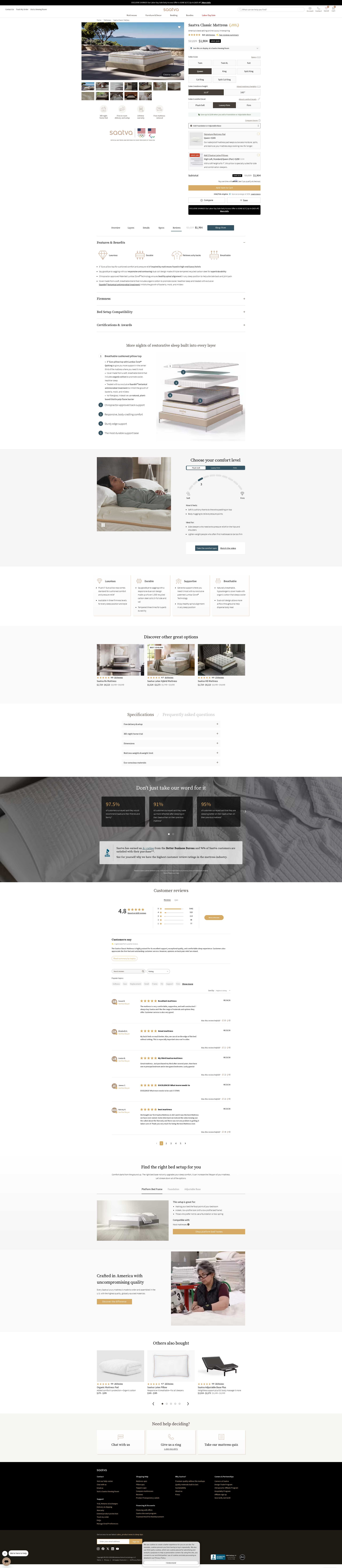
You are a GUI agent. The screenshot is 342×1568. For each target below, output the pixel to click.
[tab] (126, 376)
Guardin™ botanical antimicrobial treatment (119, 284)
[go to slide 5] (145, 86)
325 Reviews (169, 1384)
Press (177, 1494)
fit (162, 984)
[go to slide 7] (174, 86)
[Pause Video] (103, 525)
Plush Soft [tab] (196, 468)
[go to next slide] (243, 811)
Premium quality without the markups (190, 1481)
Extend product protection (107, 1513)
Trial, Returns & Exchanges (107, 1503)
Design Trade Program (223, 1484)
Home (99, 20)
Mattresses (107, 20)
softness (116, 984)
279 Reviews (219, 677)
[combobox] (158, 971)
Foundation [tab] (173, 1189)
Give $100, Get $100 (222, 1498)
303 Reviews (219, 1384)
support (169, 984)
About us (178, 1491)
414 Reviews (169, 677)
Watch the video (228, 548)
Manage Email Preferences (107, 1523)
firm (178, 984)
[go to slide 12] (145, 96)
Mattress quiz (141, 1481)
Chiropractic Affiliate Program (226, 1488)
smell (146, 984)
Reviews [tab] (167, 900)
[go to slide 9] (102, 96)
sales (119, 1534)
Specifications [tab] (140, 714)
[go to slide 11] (131, 96)
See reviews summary (229, 35)
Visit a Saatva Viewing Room (108, 1491)
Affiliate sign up (221, 1494)
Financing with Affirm (144, 1510)
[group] (132, 51)
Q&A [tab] (176, 900)
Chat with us (101, 1484)
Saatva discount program (146, 1513)
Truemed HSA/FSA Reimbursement (150, 1516)
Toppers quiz (141, 1488)
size (125, 984)
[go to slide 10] (116, 96)
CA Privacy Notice (136, 1560)
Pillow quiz (140, 1484)
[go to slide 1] (87, 86)
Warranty (100, 1510)
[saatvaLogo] (102, 1471)
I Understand (171, 1563)
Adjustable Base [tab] (192, 1189)
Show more (187, 984)
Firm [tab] (235, 468)
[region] (171, 670)
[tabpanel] (126, 380)
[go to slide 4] (131, 86)
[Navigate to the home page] (171, 9)
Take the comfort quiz (207, 548)
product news (127, 1534)
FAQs (99, 1520)
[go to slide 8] (87, 96)
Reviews (139, 1494)
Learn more (256, 194)
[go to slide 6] (159, 86)
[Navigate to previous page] (156, 1143)
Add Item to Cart (224, 187)
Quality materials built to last (186, 1484)
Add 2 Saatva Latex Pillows (216, 155)
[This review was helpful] (223, 1020)
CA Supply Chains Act (119, 1560)
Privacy (106, 1560)
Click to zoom (169, 74)
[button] (224, 48)
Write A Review (214, 918)
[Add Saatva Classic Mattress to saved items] (179, 27)
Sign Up (136, 1541)
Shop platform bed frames (209, 1231)
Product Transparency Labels (147, 1498)
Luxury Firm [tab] (215, 468)
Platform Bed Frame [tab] (152, 1189)
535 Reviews (118, 677)
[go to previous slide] (153, 1404)
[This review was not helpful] (228, 1020)
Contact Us (9, 9)
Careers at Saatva (222, 1481)
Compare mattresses (144, 1491)
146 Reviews (118, 1384)
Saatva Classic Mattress (121, 20)
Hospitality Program (222, 1491)
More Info (206, 2)
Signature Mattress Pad (214, 134)
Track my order (103, 1517)
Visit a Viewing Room (38, 9)
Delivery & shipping (104, 1507)
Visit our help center (105, 1481)
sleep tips (139, 1534)
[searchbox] (126, 971)
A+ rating (148, 848)
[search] (272, 9)
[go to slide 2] (102, 86)
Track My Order (22, 9)
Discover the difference (114, 1301)
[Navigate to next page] (185, 1143)
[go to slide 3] (116, 86)
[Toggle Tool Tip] (188, 1224)
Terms (99, 1560)
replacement (135, 984)
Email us (100, 1488)
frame (154, 984)
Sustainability (180, 1488)
